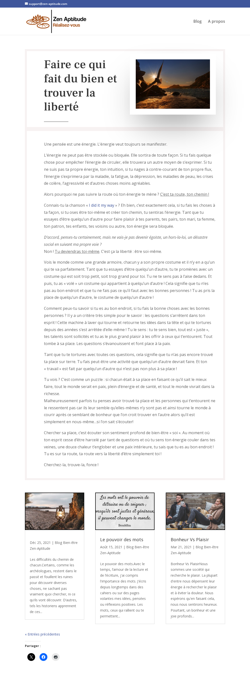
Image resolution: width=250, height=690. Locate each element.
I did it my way (101, 205)
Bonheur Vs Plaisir (190, 539)
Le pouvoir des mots (121, 539)
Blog (197, 22)
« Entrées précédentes (42, 634)
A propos (216, 22)
